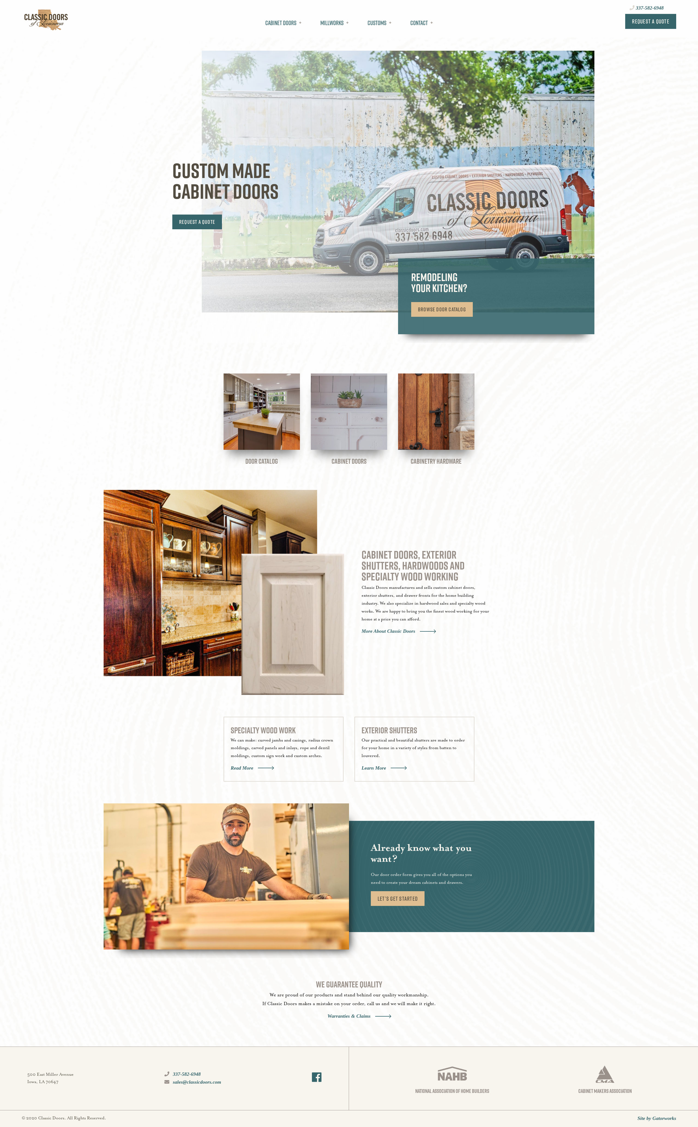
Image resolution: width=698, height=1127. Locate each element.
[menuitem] (282, 27)
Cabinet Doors (280, 23)
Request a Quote (650, 21)
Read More (242, 768)
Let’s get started (398, 898)
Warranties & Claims (349, 1016)
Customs (377, 23)
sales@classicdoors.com (196, 1082)
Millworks (332, 23)
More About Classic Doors (388, 631)
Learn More (374, 768)
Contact (419, 23)
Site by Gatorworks (656, 1118)
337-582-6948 (649, 8)
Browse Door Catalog (442, 309)
